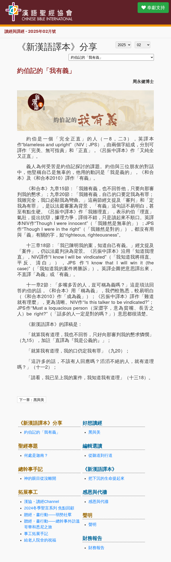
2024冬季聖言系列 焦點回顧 (49, 508)
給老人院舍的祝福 (40, 540)
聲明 (92, 524)
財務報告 (96, 548)
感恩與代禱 (98, 501)
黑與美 (94, 432)
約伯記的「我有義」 (42, 432)
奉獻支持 (155, 7)
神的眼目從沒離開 (40, 478)
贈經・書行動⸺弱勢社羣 (48, 515)
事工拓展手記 (36, 533)
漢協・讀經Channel (41, 501)
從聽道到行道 (100, 455)
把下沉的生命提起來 (106, 478)
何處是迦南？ (36, 455)
